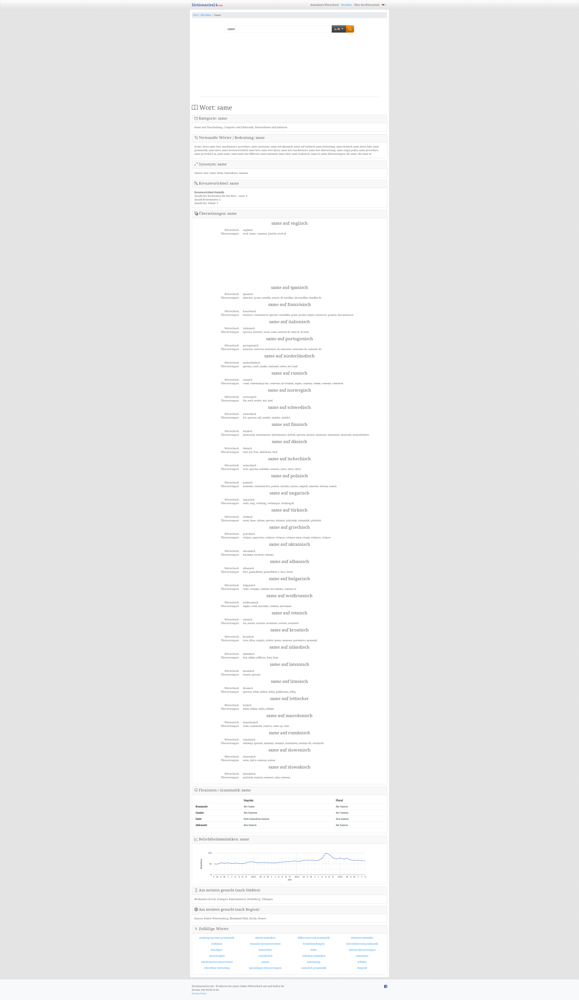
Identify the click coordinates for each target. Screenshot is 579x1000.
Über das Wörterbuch (366, 4)
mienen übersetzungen (362, 949)
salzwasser (362, 955)
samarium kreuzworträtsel (217, 962)
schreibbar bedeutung (217, 968)
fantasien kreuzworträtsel (265, 943)
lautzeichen (265, 949)
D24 (195, 15)
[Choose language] (339, 29)
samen (265, 962)
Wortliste (346, 4)
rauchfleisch (265, 955)
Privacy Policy (199, 993)
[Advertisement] (289, 66)
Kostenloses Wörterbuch (324, 4)
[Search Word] (350, 29)
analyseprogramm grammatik (216, 937)
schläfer (362, 962)
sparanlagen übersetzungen (265, 968)
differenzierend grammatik (314, 937)
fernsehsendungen (314, 943)
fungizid (362, 968)
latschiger (217, 949)
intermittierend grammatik (362, 943)
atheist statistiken (265, 937)
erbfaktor (216, 943)
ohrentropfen (217, 955)
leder (314, 949)
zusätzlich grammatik (313, 968)
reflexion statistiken (313, 955)
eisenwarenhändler (362, 937)
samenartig (313, 962)
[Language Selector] (384, 5)
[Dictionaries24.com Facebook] (385, 986)
